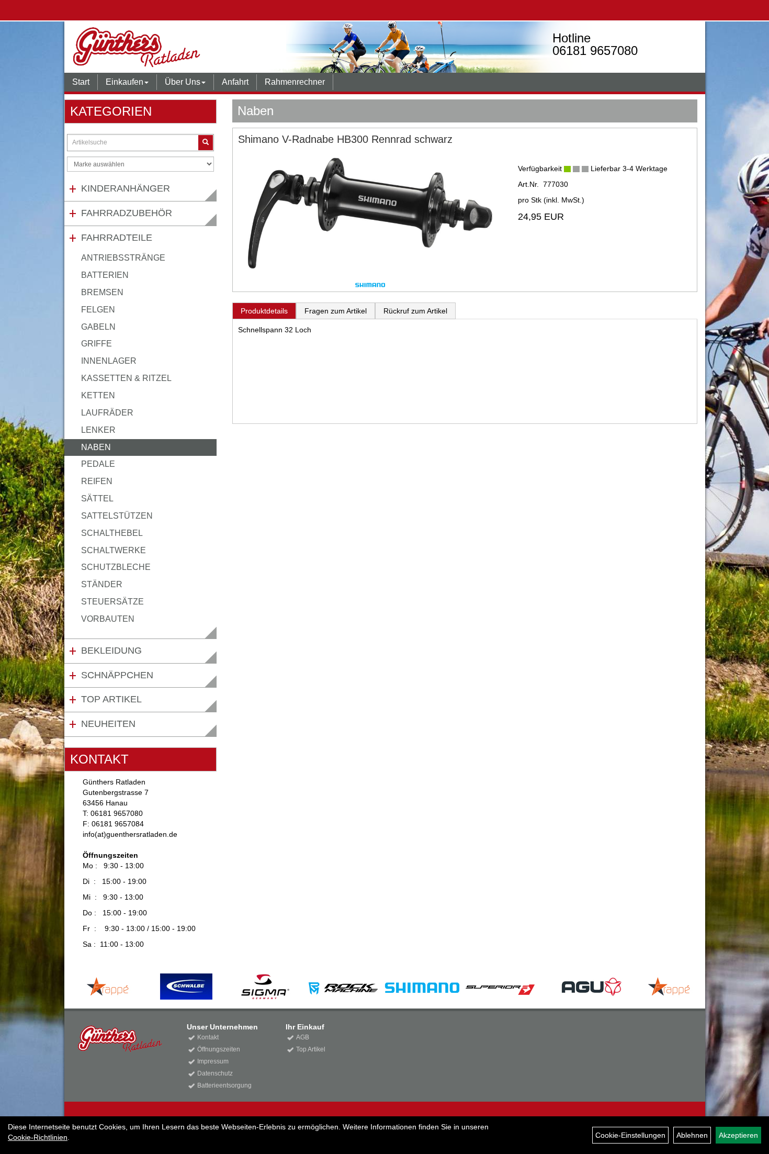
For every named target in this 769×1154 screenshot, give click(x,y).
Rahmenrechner (295, 81)
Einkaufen (124, 81)
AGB (302, 1037)
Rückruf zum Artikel (415, 311)
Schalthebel (112, 533)
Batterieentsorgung (224, 1085)
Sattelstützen (117, 515)
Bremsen (102, 292)
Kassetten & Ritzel (126, 378)
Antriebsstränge (123, 257)
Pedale (98, 464)
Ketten (98, 395)
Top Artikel (111, 699)
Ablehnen (692, 1135)
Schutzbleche (116, 567)
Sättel (97, 498)
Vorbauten (107, 618)
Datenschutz (215, 1073)
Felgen (98, 309)
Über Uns (182, 81)
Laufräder (107, 412)
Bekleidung (111, 650)
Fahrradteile (116, 237)
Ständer (101, 584)
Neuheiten (108, 724)
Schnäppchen (117, 675)
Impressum (213, 1061)
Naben (96, 447)
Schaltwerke (113, 550)
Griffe (96, 343)
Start (80, 81)
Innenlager (109, 360)
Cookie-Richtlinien (37, 1137)
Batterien (105, 275)
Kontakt (208, 1037)
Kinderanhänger (125, 188)
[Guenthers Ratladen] (193, 47)
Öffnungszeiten (218, 1049)
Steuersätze (112, 601)
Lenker (98, 429)
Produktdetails (264, 311)
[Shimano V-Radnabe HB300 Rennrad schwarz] (370, 213)
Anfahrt (235, 81)
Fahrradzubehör (126, 213)
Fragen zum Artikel (335, 311)
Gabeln (98, 326)
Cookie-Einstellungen (630, 1135)
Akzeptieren (738, 1135)
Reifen (96, 481)
